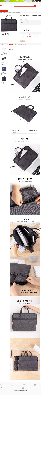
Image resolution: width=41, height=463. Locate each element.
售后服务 (34, 384)
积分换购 (19, 392)
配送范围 (12, 385)
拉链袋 (4, 12)
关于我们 (13, 392)
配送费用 (12, 386)
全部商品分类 (4, 10)
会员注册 (1, 385)
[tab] (11, 44)
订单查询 (21, 10)
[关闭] (38, 0)
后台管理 (28, 392)
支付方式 (23, 384)
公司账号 (23, 387)
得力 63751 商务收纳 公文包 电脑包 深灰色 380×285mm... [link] (13, 12)
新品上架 (10, 10)
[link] (1, 12)
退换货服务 (34, 385)
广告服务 (25, 392)
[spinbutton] (36, 34)
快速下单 (17, 10)
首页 (14, 10)
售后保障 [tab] (24, 44)
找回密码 (34, 386)
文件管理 (1, 12)
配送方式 (12, 384)
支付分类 (23, 385)
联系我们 (16, 392)
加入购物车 (23, 40)
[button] (34, 34)
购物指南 (1, 384)
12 (23, 36)
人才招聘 (22, 392)
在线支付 (23, 386)
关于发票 (23, 388)
